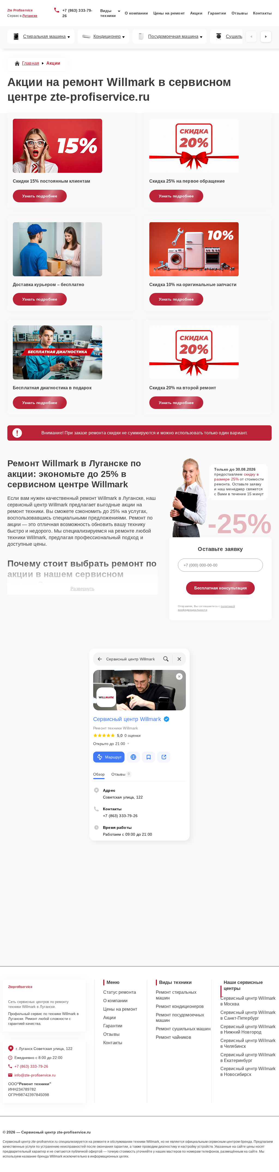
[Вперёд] (266, 36)
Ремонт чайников (173, 1037)
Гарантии (217, 13)
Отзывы (240, 13)
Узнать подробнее (39, 196)
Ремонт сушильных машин (183, 1028)
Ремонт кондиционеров (180, 1006)
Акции (196, 13)
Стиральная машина (44, 36)
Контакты (262, 13)
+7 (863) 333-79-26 (77, 13)
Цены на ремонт (169, 13)
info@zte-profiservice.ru (35, 1075)
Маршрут (113, 757)
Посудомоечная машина (173, 36)
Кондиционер (107, 36)
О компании (136, 13)
